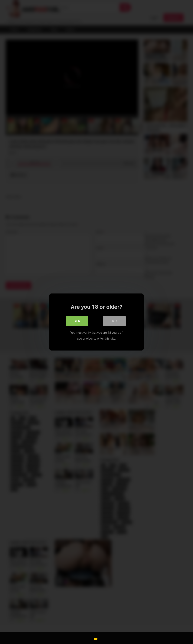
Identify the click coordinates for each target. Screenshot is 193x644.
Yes (77, 321)
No (114, 321)
